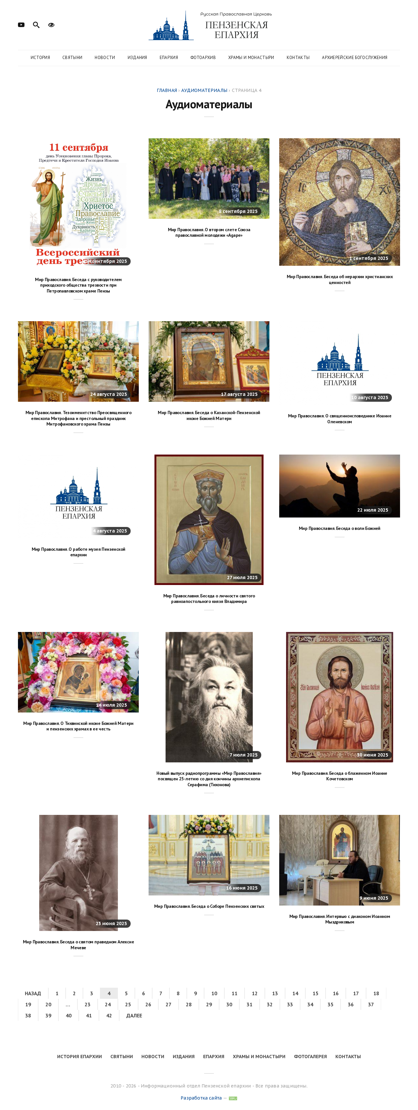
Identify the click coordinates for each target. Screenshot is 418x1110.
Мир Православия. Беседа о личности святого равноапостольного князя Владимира (209, 599)
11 (234, 993)
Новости (105, 57)
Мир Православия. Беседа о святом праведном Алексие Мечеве (78, 945)
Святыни (72, 57)
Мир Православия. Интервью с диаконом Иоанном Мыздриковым (339, 919)
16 (336, 993)
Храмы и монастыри (251, 57)
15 (315, 993)
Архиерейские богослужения (354, 57)
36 (351, 1004)
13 (275, 993)
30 (229, 1004)
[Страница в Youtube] (21, 24)
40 (69, 1015)
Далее (134, 1015)
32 (270, 1004)
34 (310, 1004)
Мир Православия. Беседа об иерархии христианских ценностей (340, 279)
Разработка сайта (201, 1098)
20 (48, 1004)
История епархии (79, 1056)
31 (249, 1004)
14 (295, 993)
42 (109, 1015)
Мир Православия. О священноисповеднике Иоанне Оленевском (339, 419)
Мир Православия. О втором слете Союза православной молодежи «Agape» (209, 232)
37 (371, 1004)
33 (290, 1004)
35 (330, 1004)
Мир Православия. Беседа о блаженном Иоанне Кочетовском (339, 776)
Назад (33, 993)
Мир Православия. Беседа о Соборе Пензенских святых (209, 906)
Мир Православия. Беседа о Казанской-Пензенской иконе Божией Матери (209, 415)
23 (87, 1004)
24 (108, 1004)
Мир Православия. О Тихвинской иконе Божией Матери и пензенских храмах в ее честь (78, 726)
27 (168, 1004)
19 (28, 1004)
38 (28, 1015)
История (40, 57)
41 (89, 1015)
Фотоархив (203, 57)
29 (209, 1004)
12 (255, 993)
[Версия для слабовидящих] (51, 24)
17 (356, 993)
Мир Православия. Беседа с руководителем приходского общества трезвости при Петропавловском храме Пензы (78, 285)
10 (214, 993)
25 (128, 1004)
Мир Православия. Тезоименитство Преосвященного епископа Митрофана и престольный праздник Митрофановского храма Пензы (78, 418)
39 (48, 1015)
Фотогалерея (310, 1056)
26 (148, 1004)
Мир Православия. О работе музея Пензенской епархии (78, 552)
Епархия (169, 57)
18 (376, 993)
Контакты (298, 57)
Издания (137, 57)
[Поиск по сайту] (36, 24)
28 (189, 1004)
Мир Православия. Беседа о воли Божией (339, 528)
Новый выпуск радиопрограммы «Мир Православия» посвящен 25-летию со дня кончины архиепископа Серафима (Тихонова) (208, 779)
